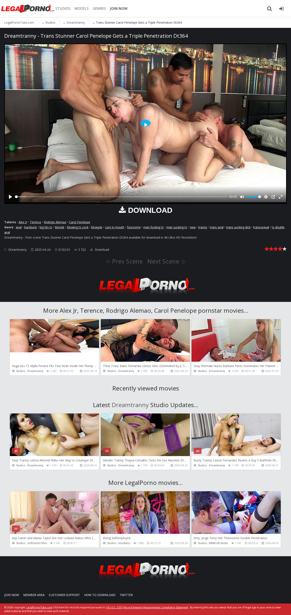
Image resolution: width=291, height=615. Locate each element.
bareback (30, 227)
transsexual (261, 227)
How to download (99, 595)
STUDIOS (62, 8)
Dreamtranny (17, 250)
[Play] (10, 196)
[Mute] (242, 196)
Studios (20, 371)
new (193, 227)
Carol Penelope (79, 222)
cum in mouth (114, 227)
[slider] (121, 197)
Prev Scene (127, 261)
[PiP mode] (273, 196)
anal (19, 227)
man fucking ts (153, 227)
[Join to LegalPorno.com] (145, 296)
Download (101, 250)
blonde (59, 227)
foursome (134, 227)
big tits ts (46, 227)
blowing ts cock (77, 227)
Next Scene (164, 261)
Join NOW (11, 595)
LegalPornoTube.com (27, 8)
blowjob (96, 227)
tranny (202, 227)
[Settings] (265, 196)
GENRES (99, 8)
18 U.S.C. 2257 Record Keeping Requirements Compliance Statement (147, 607)
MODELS (82, 8)
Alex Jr (23, 222)
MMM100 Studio (218, 543)
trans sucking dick (238, 227)
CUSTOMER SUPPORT (64, 595)
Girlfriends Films (37, 543)
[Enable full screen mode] (280, 196)
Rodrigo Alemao (55, 222)
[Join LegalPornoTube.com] (281, 8)
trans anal (216, 227)
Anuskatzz (124, 543)
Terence (35, 222)
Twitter (126, 595)
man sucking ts (176, 227)
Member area (34, 595)
